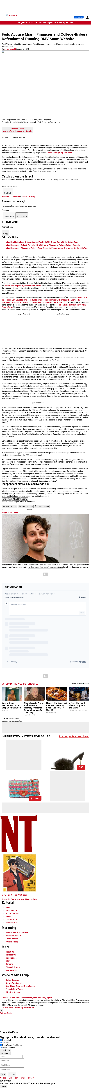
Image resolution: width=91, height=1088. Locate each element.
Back (3, 1074)
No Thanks (5, 1053)
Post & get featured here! (74, 736)
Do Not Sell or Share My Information (18, 1007)
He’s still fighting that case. (60, 153)
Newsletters (11, 923)
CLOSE (5, 234)
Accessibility (27, 998)
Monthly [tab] (16, 499)
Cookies (18, 998)
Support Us (79, 17)
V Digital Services (13, 992)
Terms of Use (12, 939)
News (8, 907)
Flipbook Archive (13, 967)
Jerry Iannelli (10, 49)
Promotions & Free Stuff (17, 933)
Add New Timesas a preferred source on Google (17, 130)
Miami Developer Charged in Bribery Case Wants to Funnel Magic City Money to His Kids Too (47, 248)
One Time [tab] (7, 499)
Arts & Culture (12, 913)
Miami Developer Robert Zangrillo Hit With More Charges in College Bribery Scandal (43, 245)
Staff (8, 961)
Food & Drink (11, 910)
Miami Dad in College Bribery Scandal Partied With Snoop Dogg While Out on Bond (42, 242)
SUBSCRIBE (9, 216)
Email (5, 186)
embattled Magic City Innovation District (23, 286)
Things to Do (7, 1040)
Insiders (5, 1042)
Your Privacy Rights (43, 998)
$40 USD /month (42, 506)
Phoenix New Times (14, 989)
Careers (9, 964)
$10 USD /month (9, 506)
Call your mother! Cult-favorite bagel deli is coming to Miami (45, 23)
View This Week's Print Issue (14, 895)
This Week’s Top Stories (12, 1045)
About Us (10, 952)
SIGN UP (7, 193)
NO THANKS (21, 216)
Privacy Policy (12, 942)
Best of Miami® (8, 1047)
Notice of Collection (11, 196)
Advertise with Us (13, 936)
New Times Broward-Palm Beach (20, 986)
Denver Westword (13, 983)
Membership (11, 970)
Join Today (5, 1050)
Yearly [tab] (24, 499)
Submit (12, 1074)
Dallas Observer (13, 980)
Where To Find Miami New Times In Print (19, 899)
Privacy (32, 196)
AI (34, 998)
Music (8, 916)
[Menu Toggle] (3, 17)
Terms (24, 196)
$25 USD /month (26, 506)
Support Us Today (10, 512)
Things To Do (11, 919)
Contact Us (11, 955)
